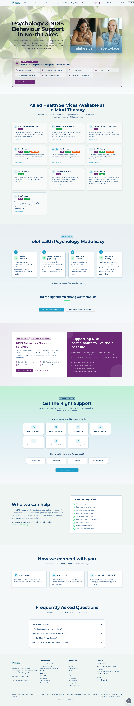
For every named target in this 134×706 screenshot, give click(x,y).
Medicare (47, 3)
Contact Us (72, 678)
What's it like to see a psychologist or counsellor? (50, 642)
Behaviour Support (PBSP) (91, 3)
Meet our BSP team (41, 370)
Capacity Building (45, 680)
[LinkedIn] (104, 680)
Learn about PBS (23, 370)
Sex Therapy (44, 678)
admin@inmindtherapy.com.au (106, 666)
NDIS (70, 676)
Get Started (26, 3)
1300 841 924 (101, 664)
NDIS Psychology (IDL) (70, 3)
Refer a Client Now (24, 82)
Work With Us (109, 3)
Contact (100, 661)
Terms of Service (73, 685)
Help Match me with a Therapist (80, 309)
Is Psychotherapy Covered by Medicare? (47, 629)
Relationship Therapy (46, 666)
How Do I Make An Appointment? (44, 638)
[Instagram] (101, 680)
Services (37, 3)
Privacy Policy (72, 683)
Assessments (44, 683)
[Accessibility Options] (129, 701)
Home (70, 664)
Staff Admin (61, 699)
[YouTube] (106, 680)
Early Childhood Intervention (49, 668)
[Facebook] (98, 680)
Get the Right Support (66, 470)
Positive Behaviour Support (48, 664)
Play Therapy (44, 671)
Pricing (57, 3)
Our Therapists (73, 668)
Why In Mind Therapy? (40, 624)
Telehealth (43, 676)
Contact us (122, 3)
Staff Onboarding (71, 699)
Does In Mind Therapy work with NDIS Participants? (51, 633)
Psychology (43, 673)
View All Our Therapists (50, 309)
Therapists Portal (22, 680)
